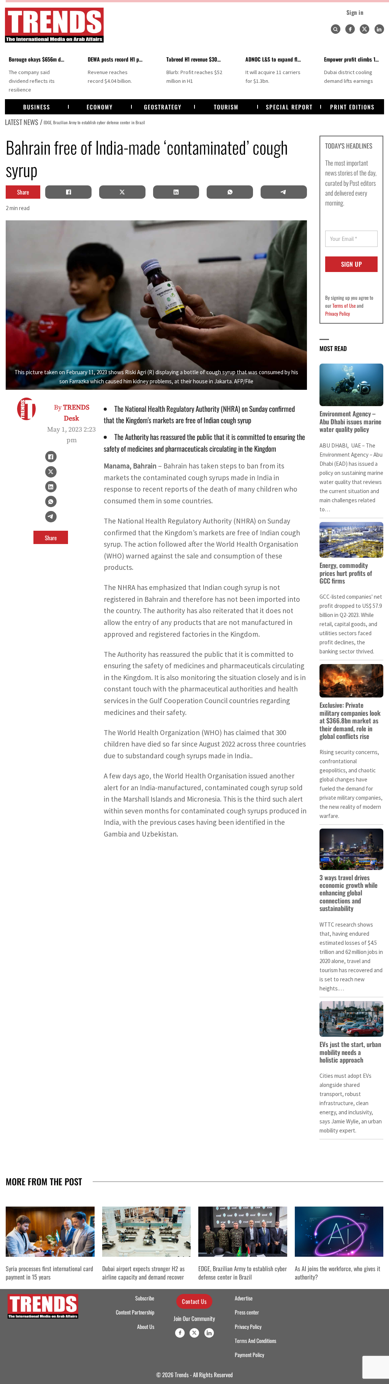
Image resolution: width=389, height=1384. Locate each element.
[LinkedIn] (176, 192)
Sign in (355, 12)
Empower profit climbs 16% (353, 59)
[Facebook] (350, 29)
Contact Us (194, 1301)
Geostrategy (163, 107)
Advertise (244, 1298)
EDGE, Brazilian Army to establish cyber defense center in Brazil (94, 122)
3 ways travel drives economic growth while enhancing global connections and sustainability (348, 893)
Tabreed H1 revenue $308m (195, 59)
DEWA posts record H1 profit (118, 59)
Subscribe (144, 1298)
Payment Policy (249, 1355)
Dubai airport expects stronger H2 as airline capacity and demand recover (143, 1272)
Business (36, 107)
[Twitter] (364, 29)
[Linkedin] (379, 29)
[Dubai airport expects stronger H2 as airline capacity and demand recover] (146, 1231)
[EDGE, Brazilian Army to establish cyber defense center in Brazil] (242, 1231)
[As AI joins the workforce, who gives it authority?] (339, 1231)
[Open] (335, 29)
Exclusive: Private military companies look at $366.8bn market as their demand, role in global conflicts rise (350, 720)
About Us (145, 1326)
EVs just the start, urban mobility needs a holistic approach (350, 1051)
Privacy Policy (337, 313)
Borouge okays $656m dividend (42, 59)
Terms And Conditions (255, 1340)
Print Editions (352, 107)
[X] (122, 192)
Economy (100, 107)
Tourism (226, 107)
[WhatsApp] (230, 192)
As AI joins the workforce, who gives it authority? (337, 1272)
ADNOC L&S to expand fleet (274, 59)
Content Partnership (135, 1312)
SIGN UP (351, 264)
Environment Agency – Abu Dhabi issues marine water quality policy (350, 421)
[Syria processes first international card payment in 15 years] (50, 1231)
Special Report (289, 107)
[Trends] (54, 25)
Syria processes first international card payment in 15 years (49, 1272)
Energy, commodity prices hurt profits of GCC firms (345, 572)
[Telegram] (283, 192)
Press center (247, 1312)
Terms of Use (344, 305)
